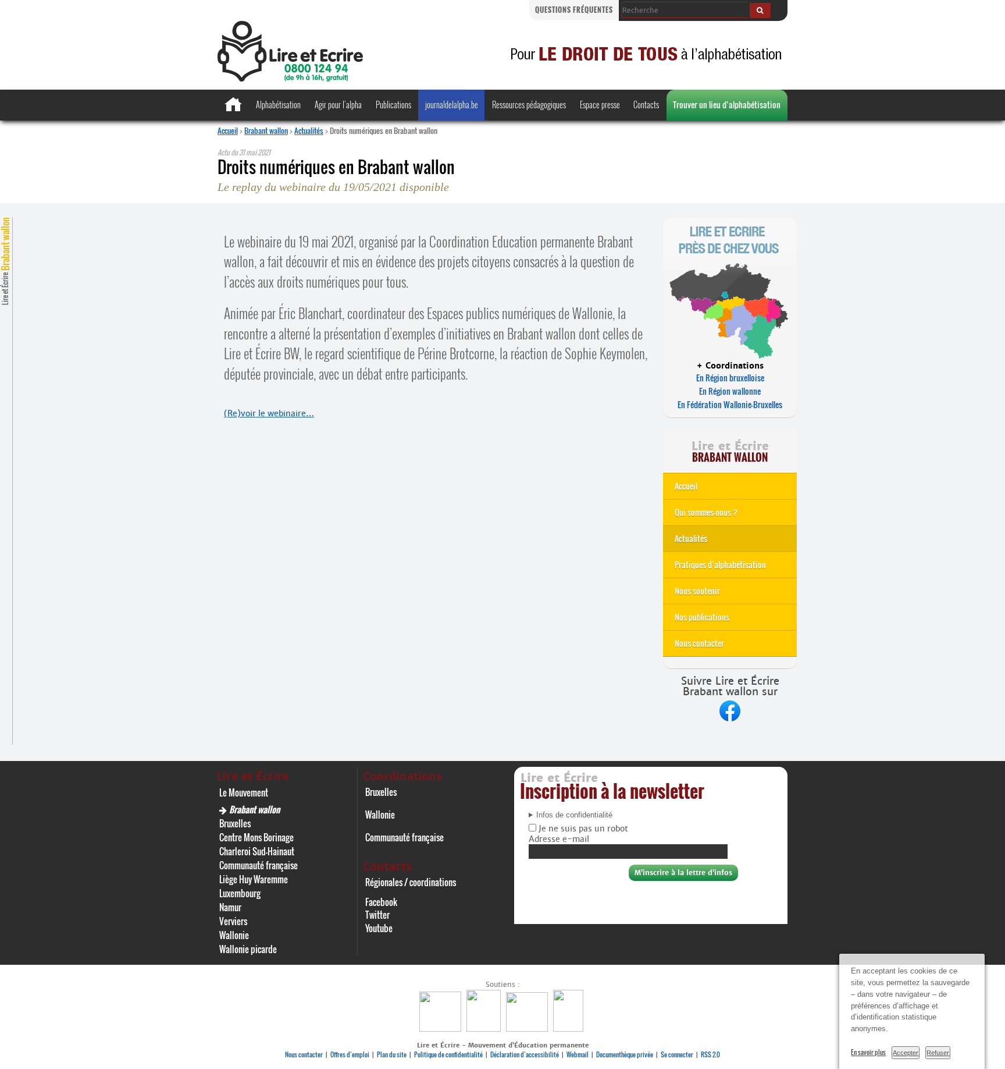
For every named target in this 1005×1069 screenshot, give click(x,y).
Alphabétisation (278, 104)
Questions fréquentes (574, 10)
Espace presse (600, 104)
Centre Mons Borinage (256, 837)
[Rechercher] (760, 10)
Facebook (381, 901)
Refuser (937, 1052)
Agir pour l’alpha (338, 104)
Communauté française (258, 865)
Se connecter (677, 1054)
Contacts (646, 104)
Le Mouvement (243, 792)
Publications (393, 104)
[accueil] (290, 78)
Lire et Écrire (5, 261)
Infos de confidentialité (574, 815)
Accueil (228, 130)
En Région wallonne (730, 391)
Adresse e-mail (559, 839)
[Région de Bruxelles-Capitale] (485, 1028)
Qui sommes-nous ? (706, 512)
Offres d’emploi (349, 1054)
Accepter (905, 1052)
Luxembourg (240, 893)
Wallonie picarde (248, 949)
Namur (230, 907)
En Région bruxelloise (730, 377)
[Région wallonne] (569, 1028)
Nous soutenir (697, 591)
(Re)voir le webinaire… (269, 413)
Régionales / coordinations (410, 882)
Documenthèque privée (624, 1054)
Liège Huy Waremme (253, 879)
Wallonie (234, 935)
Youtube (379, 928)
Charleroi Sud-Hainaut (256, 851)
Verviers (233, 921)
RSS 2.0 (710, 1054)
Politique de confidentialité (448, 1054)
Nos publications (702, 617)
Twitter (377, 914)
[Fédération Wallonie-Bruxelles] (441, 1028)
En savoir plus (868, 1052)
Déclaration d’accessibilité (524, 1054)
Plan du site (392, 1054)
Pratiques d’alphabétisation (720, 564)
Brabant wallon (266, 130)
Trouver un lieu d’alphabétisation (727, 104)
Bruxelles (235, 823)
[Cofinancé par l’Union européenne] (528, 1028)
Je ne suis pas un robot (582, 828)
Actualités (308, 130)
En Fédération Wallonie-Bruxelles (730, 404)
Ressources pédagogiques (529, 104)
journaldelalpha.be (451, 104)
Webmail (577, 1054)
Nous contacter (699, 643)
